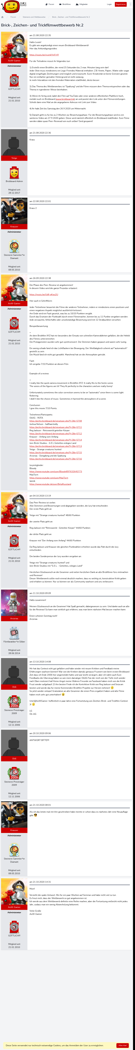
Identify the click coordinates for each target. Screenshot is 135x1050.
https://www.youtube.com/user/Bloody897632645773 (56, 472)
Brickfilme (66, 4)
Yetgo (14, 158)
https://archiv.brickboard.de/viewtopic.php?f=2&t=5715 (56, 453)
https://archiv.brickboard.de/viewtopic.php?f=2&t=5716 (56, 459)
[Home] (2, 17)
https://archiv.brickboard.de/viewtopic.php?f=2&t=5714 (56, 440)
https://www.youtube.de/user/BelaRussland (50, 484)
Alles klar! (123, 1045)
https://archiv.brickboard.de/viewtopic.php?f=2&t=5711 (56, 427)
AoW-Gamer (14, 61)
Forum (51, 4)
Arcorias (14, 619)
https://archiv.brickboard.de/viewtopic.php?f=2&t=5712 (56, 434)
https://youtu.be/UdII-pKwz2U (44, 295)
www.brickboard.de (65, 99)
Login (109, 4)
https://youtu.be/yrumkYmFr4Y (44, 55)
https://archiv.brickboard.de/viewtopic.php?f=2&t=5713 (56, 446)
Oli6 (14, 687)
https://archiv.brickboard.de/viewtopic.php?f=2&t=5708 (56, 421)
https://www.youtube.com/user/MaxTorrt (49, 478)
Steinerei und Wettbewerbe (34, 17)
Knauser (14, 227)
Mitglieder (83, 4)
